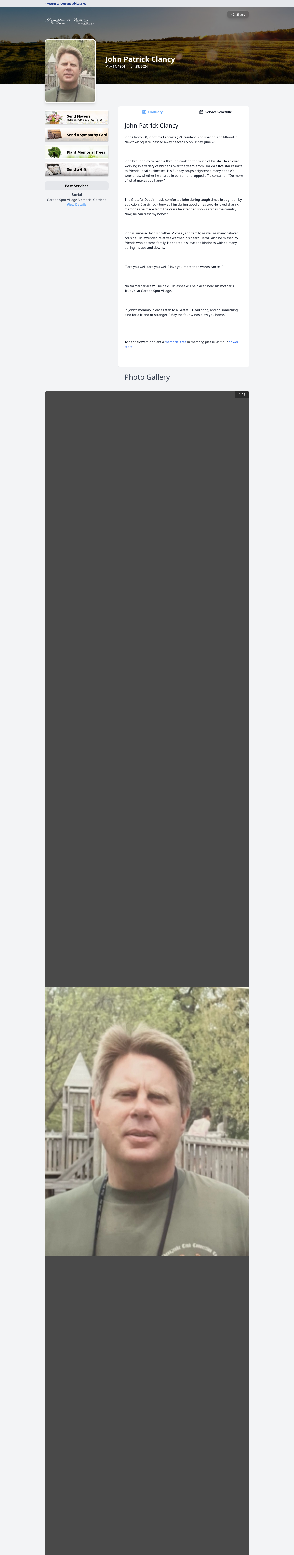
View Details (76, 204)
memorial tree (175, 342)
